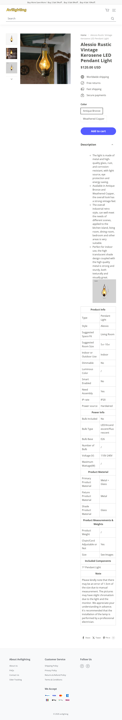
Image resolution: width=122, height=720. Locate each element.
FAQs (11, 670)
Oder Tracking (15, 679)
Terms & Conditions (53, 679)
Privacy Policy (51, 670)
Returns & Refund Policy (55, 675)
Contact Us (14, 675)
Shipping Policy (51, 665)
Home (83, 35)
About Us (13, 665)
